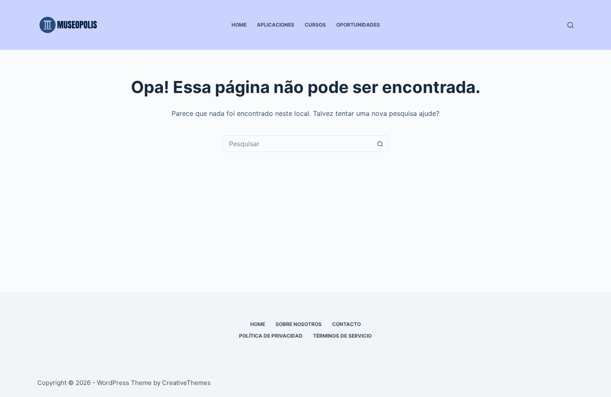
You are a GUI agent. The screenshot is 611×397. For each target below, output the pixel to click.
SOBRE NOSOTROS (299, 324)
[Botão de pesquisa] (380, 143)
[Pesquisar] (570, 25)
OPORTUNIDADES (358, 25)
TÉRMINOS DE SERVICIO (342, 336)
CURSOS (315, 25)
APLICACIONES (275, 25)
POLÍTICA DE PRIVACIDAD (271, 336)
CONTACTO (346, 324)
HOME (239, 25)
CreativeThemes (186, 383)
